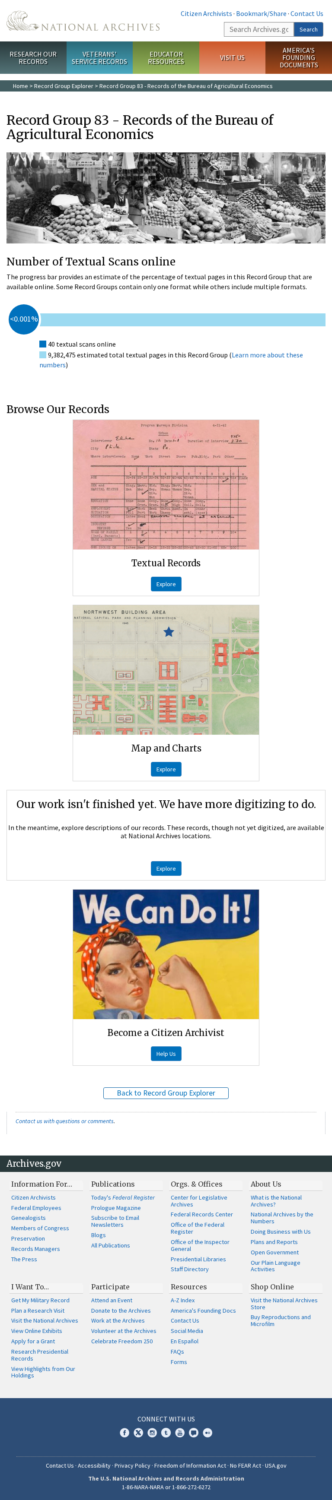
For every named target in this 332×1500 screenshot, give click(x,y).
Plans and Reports (274, 1242)
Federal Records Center (202, 1214)
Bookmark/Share (261, 13)
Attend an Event (111, 1300)
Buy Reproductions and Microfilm (281, 1320)
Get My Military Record (40, 1300)
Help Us (166, 1054)
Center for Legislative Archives (199, 1201)
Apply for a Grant (33, 1341)
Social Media (187, 1331)
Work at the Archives (118, 1320)
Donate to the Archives (121, 1310)
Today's (123, 1197)
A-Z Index (183, 1300)
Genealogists (28, 1218)
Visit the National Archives (44, 1320)
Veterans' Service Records (99, 58)
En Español (184, 1341)
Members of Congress (40, 1228)
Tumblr (166, 1432)
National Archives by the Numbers (282, 1217)
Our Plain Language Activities (275, 1266)
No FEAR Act (245, 1465)
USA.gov (276, 1465)
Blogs (98, 1235)
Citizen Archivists (206, 13)
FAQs (177, 1351)
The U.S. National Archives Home (83, 21)
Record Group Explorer (63, 86)
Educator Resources (166, 58)
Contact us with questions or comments (65, 1121)
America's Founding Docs (203, 1310)
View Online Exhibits (36, 1331)
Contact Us (306, 13)
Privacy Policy (132, 1465)
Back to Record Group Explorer (166, 1093)
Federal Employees (36, 1208)
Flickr (207, 1432)
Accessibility (94, 1465)
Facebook (124, 1432)
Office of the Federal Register (197, 1228)
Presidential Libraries (198, 1259)
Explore (166, 584)
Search (309, 29)
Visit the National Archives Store (284, 1303)
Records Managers (35, 1249)
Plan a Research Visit (37, 1310)
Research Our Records (33, 58)
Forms (179, 1362)
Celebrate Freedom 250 (122, 1341)
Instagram (152, 1432)
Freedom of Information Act (190, 1465)
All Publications (110, 1245)
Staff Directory (190, 1269)
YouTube (180, 1432)
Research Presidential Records (39, 1355)
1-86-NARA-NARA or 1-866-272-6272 (166, 1487)
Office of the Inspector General (200, 1245)
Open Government (275, 1252)
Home (20, 86)
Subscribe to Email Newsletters (115, 1221)
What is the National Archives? (276, 1201)
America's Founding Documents (299, 57)
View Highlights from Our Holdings (43, 1372)
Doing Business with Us (281, 1231)
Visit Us (232, 57)
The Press (24, 1259)
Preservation (28, 1238)
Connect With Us (166, 1419)
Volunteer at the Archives (123, 1331)
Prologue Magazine (116, 1208)
